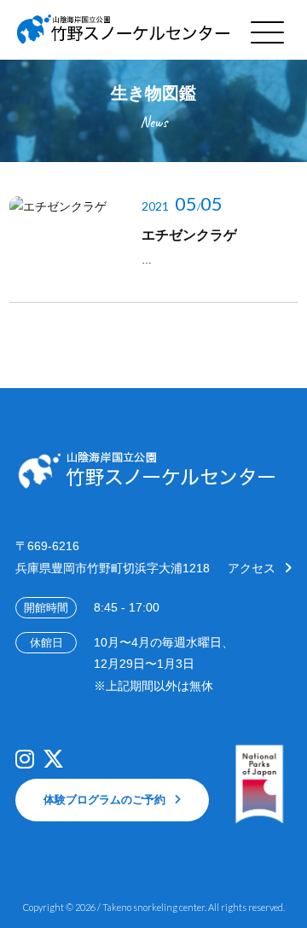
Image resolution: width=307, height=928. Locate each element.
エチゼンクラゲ (189, 235)
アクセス (251, 568)
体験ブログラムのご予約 (104, 799)
